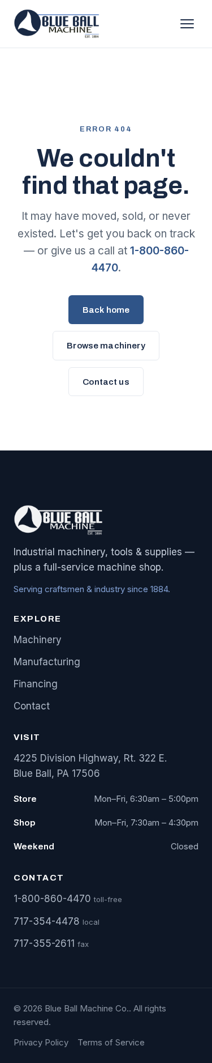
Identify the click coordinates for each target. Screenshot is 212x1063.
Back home (106, 309)
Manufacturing (47, 661)
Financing (36, 684)
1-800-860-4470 (52, 898)
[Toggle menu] (187, 24)
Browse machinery (106, 345)
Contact (32, 706)
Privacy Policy (41, 1042)
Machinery (38, 639)
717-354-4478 (47, 921)
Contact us (106, 381)
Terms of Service (111, 1042)
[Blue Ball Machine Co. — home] (59, 24)
